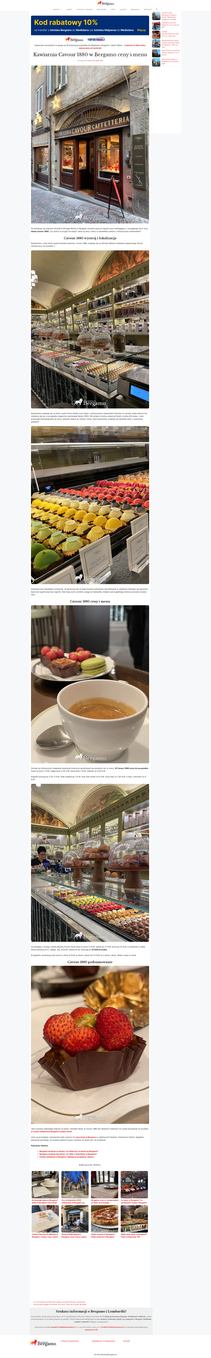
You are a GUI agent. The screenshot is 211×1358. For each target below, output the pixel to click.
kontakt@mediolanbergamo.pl (62, 1327)
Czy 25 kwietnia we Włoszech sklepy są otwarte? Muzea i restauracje (59, 1302)
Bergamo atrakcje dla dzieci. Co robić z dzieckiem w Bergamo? (68, 1154)
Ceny (113, 9)
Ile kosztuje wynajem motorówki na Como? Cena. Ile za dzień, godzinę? (60, 1304)
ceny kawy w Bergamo (85, 1137)
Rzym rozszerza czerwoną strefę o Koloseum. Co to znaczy (171, 53)
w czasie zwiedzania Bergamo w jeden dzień (51, 1131)
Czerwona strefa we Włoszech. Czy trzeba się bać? (170, 25)
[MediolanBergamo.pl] (105, 3)
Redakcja (135, 9)
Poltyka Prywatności (70, 1341)
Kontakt (148, 9)
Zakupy (123, 9)
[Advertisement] (90, 1269)
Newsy (70, 9)
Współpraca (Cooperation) (103, 1341)
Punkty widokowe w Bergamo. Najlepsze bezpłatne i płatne (66, 1157)
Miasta (57, 9)
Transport (102, 9)
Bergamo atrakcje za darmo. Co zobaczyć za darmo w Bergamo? (68, 1151)
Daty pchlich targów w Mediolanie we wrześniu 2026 (170, 61)
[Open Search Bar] (157, 9)
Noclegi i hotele (84, 9)
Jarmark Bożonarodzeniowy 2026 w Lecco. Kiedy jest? (170, 34)
